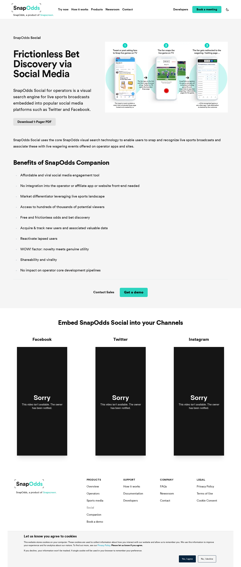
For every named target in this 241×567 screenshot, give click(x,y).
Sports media (95, 500)
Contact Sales (103, 292)
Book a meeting (207, 9)
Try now (63, 9)
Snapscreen (46, 15)
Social (90, 507)
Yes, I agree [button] (187, 559)
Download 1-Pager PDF (34, 121)
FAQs (163, 486)
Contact (127, 9)
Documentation (133, 493)
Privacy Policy (104, 545)
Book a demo (95, 521)
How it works (79, 9)
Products (97, 9)
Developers (180, 9)
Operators (93, 493)
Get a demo (133, 292)
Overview (93, 486)
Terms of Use (205, 493)
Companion (94, 514)
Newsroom (112, 9)
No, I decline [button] (207, 559)
